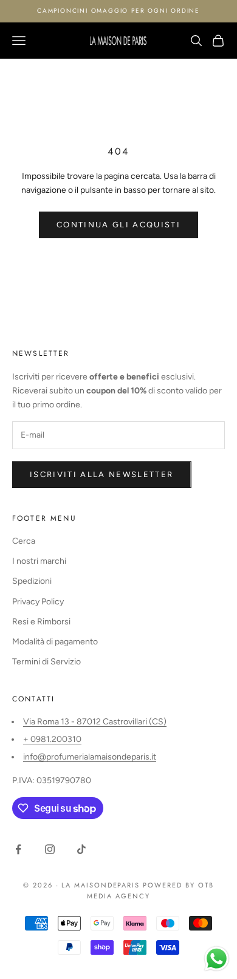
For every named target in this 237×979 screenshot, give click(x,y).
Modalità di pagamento (55, 642)
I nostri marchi (39, 561)
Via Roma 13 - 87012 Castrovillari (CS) (95, 722)
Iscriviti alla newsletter (102, 474)
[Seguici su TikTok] (81, 849)
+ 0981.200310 (52, 739)
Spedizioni (32, 581)
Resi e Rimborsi (41, 621)
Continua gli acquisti (118, 224)
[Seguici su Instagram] (50, 849)
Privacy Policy (38, 601)
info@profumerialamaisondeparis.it (89, 757)
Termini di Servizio (46, 662)
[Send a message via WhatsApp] (216, 958)
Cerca (23, 541)
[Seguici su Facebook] (18, 849)
